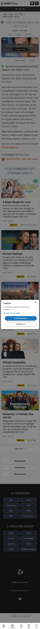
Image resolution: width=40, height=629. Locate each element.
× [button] (35, 302)
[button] (21, 318)
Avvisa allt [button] (20, 324)
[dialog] (20, 314)
